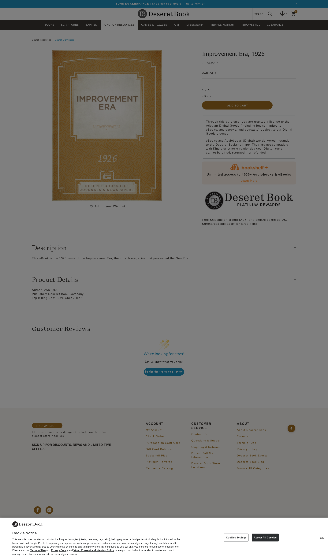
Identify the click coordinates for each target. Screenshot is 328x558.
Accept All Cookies (265, 537)
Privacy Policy (59, 550)
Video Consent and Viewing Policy (93, 550)
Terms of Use (38, 550)
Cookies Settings (236, 537)
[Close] (322, 538)
